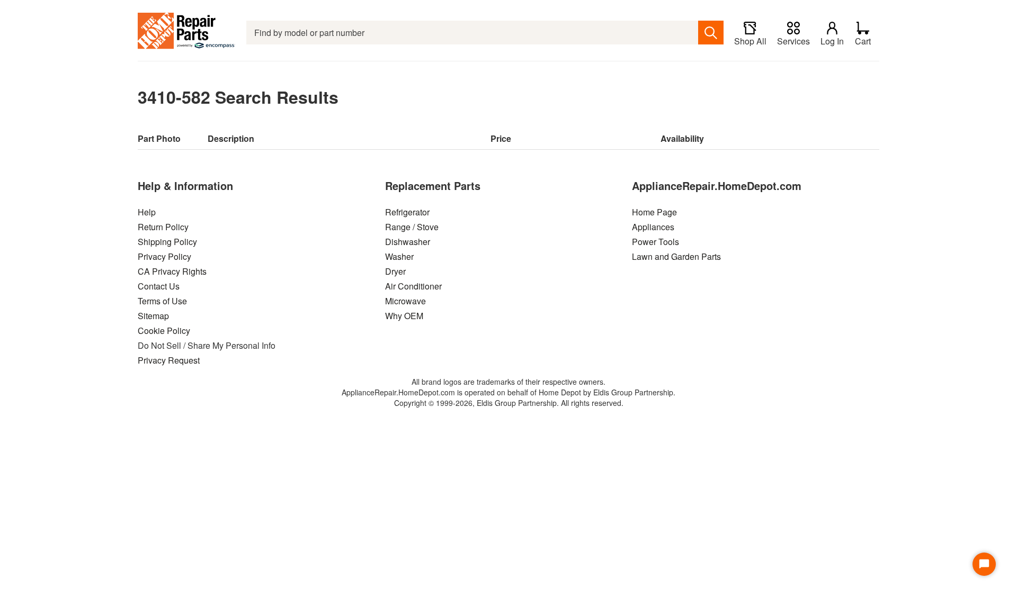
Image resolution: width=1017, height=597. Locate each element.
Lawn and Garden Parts (676, 256)
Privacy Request (169, 360)
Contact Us (159, 286)
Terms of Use (162, 301)
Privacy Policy (164, 256)
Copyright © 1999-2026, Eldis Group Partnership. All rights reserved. (508, 402)
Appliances (653, 227)
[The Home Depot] (187, 32)
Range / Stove (412, 227)
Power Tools (655, 242)
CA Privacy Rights (172, 271)
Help (147, 212)
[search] (711, 32)
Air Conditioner (413, 286)
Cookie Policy (164, 330)
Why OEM (404, 316)
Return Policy (163, 227)
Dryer (395, 271)
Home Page (654, 212)
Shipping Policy (167, 242)
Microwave (405, 301)
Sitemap (153, 316)
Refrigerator (407, 212)
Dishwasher (407, 242)
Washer (399, 256)
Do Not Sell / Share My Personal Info (206, 345)
